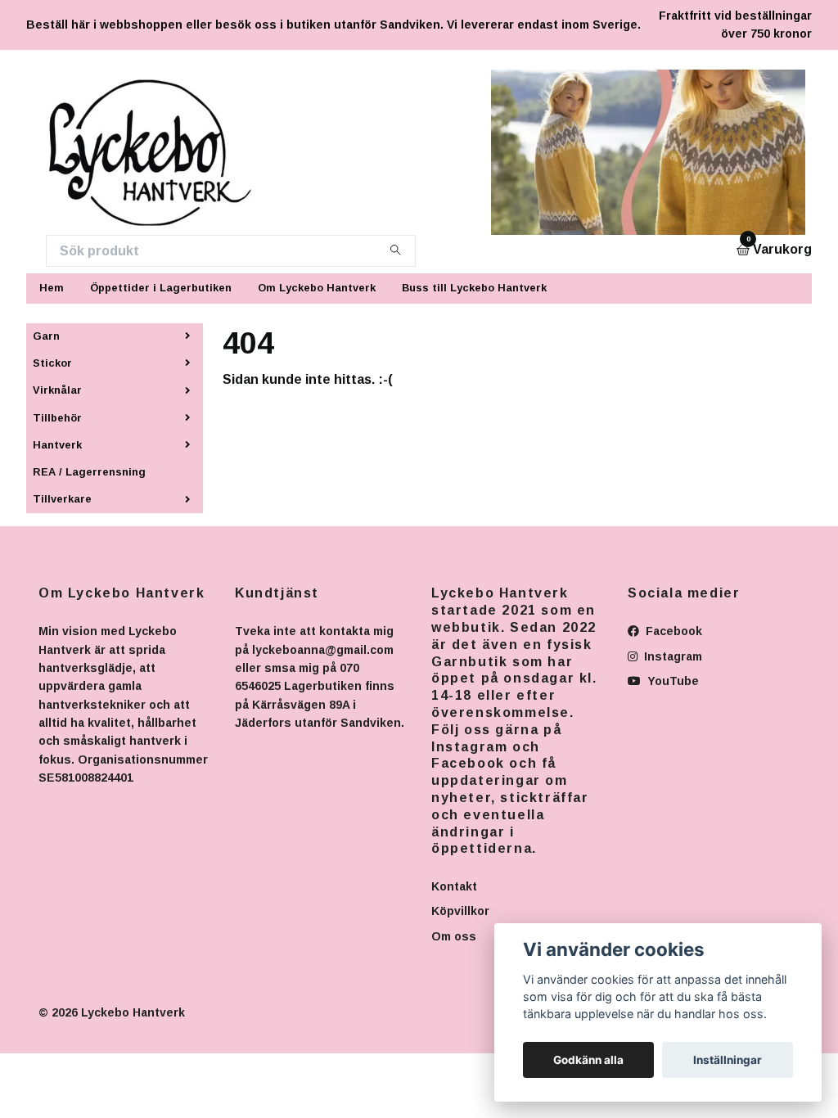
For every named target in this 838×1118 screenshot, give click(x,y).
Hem (51, 288)
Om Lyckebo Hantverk (317, 288)
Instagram (671, 656)
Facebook (672, 631)
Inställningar (727, 1059)
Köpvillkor (460, 910)
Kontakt (454, 886)
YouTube (671, 680)
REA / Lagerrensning (89, 472)
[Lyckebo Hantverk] (160, 152)
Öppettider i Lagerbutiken (161, 288)
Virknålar (57, 390)
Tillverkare (62, 499)
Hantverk (57, 445)
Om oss (453, 936)
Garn (46, 336)
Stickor (52, 363)
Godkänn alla (588, 1059)
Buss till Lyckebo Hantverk (474, 288)
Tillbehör (57, 418)
